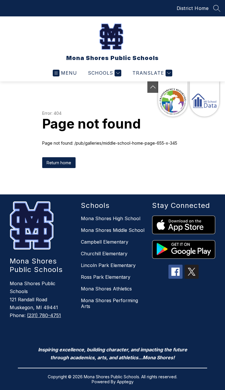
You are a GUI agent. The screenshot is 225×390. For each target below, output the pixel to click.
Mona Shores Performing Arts (109, 303)
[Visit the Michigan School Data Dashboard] (204, 99)
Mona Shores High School (110, 218)
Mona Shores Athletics (106, 289)
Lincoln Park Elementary (108, 265)
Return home (59, 162)
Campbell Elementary (104, 242)
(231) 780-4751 (44, 315)
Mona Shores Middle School (112, 230)
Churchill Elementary (104, 253)
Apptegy (125, 381)
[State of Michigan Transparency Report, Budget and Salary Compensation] (173, 99)
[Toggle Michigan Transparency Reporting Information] (152, 87)
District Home (193, 8)
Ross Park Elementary (105, 277)
